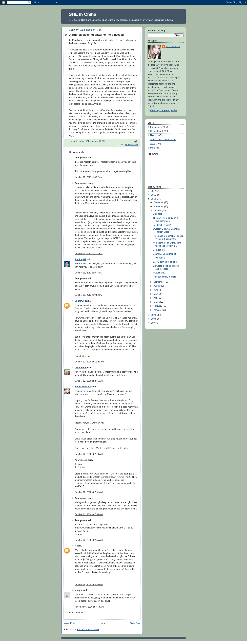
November (159, 206)
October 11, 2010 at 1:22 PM (88, 253)
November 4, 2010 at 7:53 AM (89, 607)
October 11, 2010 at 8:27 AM (88, 177)
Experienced (156, 127)
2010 (153, 199)
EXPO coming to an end (165, 262)
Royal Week (159, 258)
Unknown (79, 301)
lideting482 (80, 259)
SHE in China (82, 14)
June (156, 290)
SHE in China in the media (163, 139)
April (156, 298)
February (158, 306)
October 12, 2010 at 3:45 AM (89, 381)
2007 (153, 323)
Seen (152, 143)
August (157, 286)
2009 (153, 315)
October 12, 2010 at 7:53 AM (89, 514)
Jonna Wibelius (83, 387)
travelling (154, 148)
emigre (78, 590)
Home (102, 623)
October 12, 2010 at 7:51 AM (89, 492)
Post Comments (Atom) (88, 629)
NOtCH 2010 (159, 273)
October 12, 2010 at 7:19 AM (89, 454)
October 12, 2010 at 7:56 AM (89, 540)
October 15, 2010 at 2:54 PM (89, 584)
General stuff (131, 144)
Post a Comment (75, 613)
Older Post (135, 623)
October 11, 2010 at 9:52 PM (88, 295)
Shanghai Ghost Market (164, 254)
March (157, 302)
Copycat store (160, 250)
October (158, 210)
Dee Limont (81, 368)
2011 (153, 195)
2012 (153, 191)
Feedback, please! (162, 225)
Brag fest (157, 214)
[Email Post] (135, 141)
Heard (153, 135)
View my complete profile (163, 110)
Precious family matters (164, 277)
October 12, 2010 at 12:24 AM (89, 362)
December (159, 202)
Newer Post (69, 623)
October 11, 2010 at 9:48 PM (88, 273)
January (158, 310)
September (159, 282)
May (156, 294)
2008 (153, 319)
